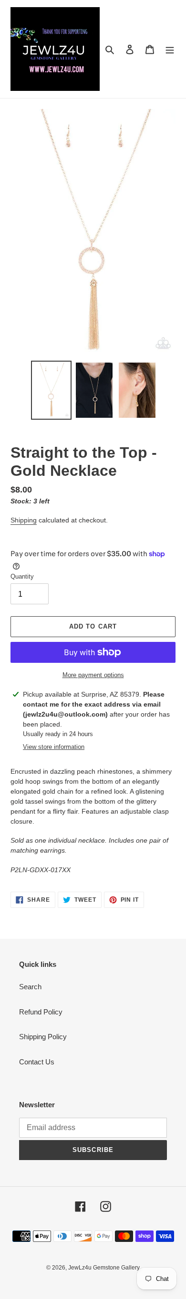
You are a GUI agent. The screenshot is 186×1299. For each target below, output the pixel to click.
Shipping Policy (43, 1037)
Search (30, 987)
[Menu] (170, 49)
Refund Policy (40, 1012)
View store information (53, 746)
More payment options (93, 675)
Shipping (23, 520)
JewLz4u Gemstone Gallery (104, 1267)
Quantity (22, 576)
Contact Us (36, 1062)
